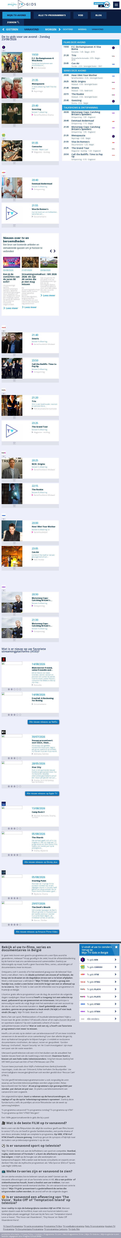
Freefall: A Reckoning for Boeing (43, 699)
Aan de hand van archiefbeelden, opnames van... (44, 213)
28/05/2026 (38, 764)
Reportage (38, 91)
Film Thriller (39, 559)
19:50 (35, 55)
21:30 (35, 620)
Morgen (50, 29)
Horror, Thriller (40, 920)
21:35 (35, 80)
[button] (54, 251)
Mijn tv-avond (16, 15)
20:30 (35, 594)
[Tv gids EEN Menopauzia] (14, 100)
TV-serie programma (33, 1226)
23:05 (35, 548)
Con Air (35, 552)
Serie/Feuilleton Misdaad (44, 344)
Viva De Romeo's (40, 209)
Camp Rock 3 (38, 812)
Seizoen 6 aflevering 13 (40, 529)
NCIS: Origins (38, 464)
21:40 (35, 335)
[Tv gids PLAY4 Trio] (14, 418)
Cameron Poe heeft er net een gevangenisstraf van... (43, 556)
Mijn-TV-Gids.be (92, 1234)
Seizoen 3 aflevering (39, 186)
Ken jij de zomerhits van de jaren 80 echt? (11, 278)
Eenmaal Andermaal (42, 183)
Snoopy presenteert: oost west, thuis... (42, 741)
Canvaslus (37, 146)
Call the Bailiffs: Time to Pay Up (44, 365)
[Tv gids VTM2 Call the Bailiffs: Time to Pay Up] (14, 381)
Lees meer (11, 308)
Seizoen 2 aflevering (39, 369)
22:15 (35, 486)
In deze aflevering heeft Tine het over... (44, 87)
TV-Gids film (74, 1229)
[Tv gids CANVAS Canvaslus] (14, 163)
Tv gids (92, 959)
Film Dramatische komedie (45, 408)
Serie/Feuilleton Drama (44, 115)
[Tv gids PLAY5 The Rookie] (14, 506)
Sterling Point (39, 880)
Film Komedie (40, 68)
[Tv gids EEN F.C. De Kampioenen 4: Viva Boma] (14, 75)
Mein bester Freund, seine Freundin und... (42, 668)
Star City (36, 767)
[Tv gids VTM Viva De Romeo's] (14, 226)
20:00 (35, 523)
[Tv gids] (14, 758)
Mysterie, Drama (41, 894)
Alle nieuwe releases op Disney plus (40, 862)
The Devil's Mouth (41, 907)
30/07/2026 (38, 737)
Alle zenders (93, 1018)
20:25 (35, 460)
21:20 (35, 398)
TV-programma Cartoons (56, 1229)
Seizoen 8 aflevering (39, 492)
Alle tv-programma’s (52, 15)
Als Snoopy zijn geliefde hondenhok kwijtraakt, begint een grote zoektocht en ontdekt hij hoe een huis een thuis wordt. (44, 748)
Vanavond (31, 29)
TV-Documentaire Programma (29, 1229)
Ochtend (68, 29)
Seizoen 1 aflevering (39, 112)
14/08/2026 (38, 664)
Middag (82, 29)
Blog (98, 15)
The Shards (37, 837)
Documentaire (40, 216)
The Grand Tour (40, 426)
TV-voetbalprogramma (73, 1226)
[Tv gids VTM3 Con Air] (14, 569)
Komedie (38, 685)
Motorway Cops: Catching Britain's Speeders (86, 113)
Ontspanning (39, 189)
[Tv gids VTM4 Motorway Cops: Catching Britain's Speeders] (14, 615)
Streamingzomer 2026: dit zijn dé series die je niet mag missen (31, 279)
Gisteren (12, 29)
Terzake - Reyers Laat (40, 149)
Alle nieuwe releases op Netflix (43, 722)
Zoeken (12, 22)
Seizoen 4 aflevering (39, 341)
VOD (80, 15)
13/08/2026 (38, 808)
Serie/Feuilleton (40, 532)
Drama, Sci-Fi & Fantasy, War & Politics (43, 781)
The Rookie (37, 489)
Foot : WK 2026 (48, 274)
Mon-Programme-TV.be (73, 1234)
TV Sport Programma (13, 1226)
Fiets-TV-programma (94, 1226)
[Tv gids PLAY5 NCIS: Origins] (14, 481)
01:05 (35, 143)
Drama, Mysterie (41, 850)
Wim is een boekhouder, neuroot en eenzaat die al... (44, 405)
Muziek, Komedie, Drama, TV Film (44, 816)
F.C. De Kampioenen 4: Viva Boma (43, 59)
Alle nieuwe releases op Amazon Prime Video (36, 932)
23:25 (35, 423)
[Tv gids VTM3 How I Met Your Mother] (14, 543)
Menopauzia (38, 83)
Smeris (35, 338)
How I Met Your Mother (43, 526)
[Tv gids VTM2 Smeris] (14, 355)
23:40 (35, 106)
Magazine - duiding (42, 152)
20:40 (35, 180)
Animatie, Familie (41, 754)
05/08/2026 (38, 834)
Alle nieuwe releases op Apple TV (42, 793)
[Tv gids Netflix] (14, 689)
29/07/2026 (38, 904)
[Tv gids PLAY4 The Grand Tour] (14, 443)
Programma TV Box (53, 1226)
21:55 (35, 206)
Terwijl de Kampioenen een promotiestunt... (42, 64)
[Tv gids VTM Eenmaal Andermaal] (14, 200)
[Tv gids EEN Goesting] (14, 126)
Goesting (36, 109)
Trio (34, 401)
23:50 (35, 360)
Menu (116, 5)
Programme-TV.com (52, 1234)
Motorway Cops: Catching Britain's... (42, 599)
